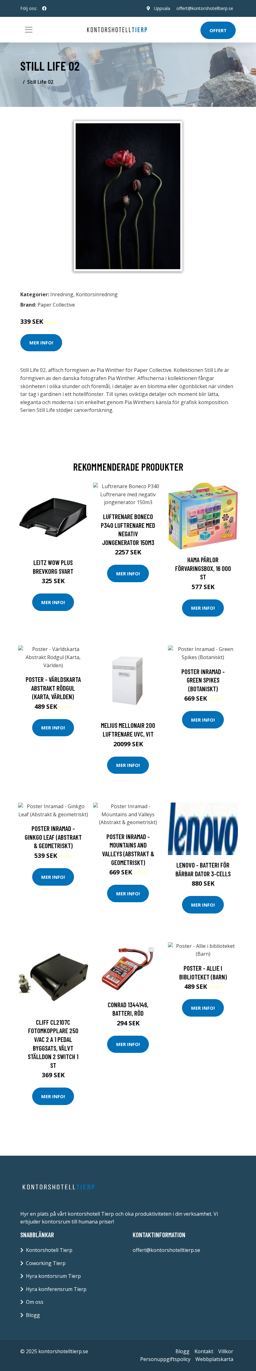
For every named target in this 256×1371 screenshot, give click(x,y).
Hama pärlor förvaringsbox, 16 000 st (203, 568)
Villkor (225, 1351)
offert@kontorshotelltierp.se (204, 8)
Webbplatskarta (214, 1359)
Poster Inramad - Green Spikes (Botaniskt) (203, 680)
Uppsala (162, 8)
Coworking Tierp (46, 1263)
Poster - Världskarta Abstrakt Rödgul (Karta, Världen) (53, 687)
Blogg (33, 1315)
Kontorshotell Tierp (49, 1250)
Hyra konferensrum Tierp (56, 1289)
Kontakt (203, 1351)
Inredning (61, 294)
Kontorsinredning (97, 294)
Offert (218, 30)
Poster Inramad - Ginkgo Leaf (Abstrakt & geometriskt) (53, 836)
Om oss (34, 1301)
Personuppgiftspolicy (165, 1359)
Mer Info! (41, 342)
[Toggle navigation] (28, 30)
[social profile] (44, 8)
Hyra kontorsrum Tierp (53, 1276)
